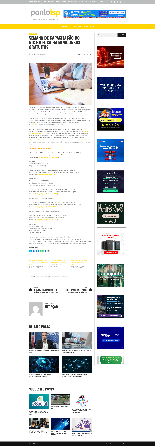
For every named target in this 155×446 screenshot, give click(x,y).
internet (40, 277)
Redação (34, 55)
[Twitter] (117, 2)
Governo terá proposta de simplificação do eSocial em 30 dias (38, 412)
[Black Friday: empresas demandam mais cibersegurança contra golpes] (41, 364)
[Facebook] (111, 2)
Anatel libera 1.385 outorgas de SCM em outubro (82, 434)
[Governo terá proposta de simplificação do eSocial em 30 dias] (36, 401)
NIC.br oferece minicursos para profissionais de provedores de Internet (38, 262)
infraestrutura (34, 277)
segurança (54, 277)
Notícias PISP (33, 34)
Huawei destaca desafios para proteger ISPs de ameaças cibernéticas (76, 351)
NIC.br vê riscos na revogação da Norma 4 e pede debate (44, 351)
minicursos (45, 277)
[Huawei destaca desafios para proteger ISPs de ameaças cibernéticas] (74, 340)
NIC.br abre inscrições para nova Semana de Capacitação (58, 261)
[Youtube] (120, 2)
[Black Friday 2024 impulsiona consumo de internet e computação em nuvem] (74, 364)
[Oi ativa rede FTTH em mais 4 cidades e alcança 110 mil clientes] (57, 423)
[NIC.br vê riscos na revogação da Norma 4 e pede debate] (41, 340)
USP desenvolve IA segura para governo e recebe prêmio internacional (81, 410)
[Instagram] (114, 2)
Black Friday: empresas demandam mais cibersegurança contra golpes (41, 375)
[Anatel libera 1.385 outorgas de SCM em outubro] (79, 425)
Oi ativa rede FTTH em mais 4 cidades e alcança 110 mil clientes (59, 433)
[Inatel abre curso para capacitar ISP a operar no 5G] (36, 423)
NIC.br (49, 277)
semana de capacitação (63, 277)
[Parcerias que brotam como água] (57, 399)
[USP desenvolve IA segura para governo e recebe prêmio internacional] (79, 400)
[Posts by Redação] (30, 55)
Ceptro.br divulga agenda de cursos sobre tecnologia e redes (79, 262)
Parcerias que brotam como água (59, 407)
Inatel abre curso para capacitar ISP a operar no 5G (38, 431)
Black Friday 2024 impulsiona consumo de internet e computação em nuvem (74, 375)
